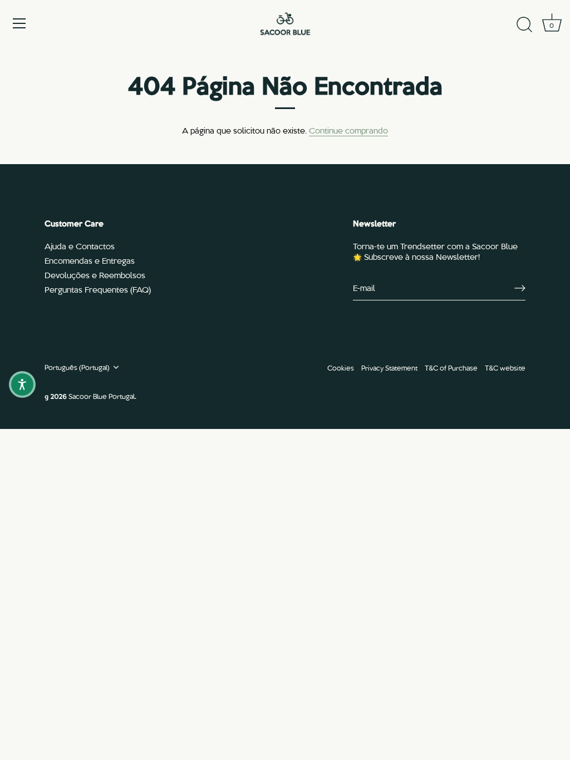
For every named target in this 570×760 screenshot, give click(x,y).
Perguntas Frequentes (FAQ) (98, 289)
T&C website (505, 367)
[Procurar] (524, 25)
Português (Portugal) (77, 367)
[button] (22, 384)
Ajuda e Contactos (80, 245)
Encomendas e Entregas (90, 260)
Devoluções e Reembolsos (95, 274)
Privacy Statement (389, 367)
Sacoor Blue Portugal (101, 396)
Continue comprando (348, 130)
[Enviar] (519, 288)
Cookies (340, 367)
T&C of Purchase (451, 367)
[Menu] (19, 23)
